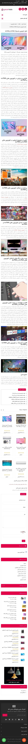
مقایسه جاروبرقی (23, 579)
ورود (26, 1)
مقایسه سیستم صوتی (22, 573)
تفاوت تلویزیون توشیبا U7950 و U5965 (18, 399)
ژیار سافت (9, 741)
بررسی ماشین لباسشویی (22, 571)
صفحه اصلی (24, 24)
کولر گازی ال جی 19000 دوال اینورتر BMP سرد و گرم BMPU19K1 (21, 470)
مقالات (19, 24)
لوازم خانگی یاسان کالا (12, 597)
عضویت (22, 1)
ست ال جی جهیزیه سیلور (11, 605)
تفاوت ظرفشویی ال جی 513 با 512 (10, 601)
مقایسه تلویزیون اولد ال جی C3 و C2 (18, 395)
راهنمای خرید (22, 692)
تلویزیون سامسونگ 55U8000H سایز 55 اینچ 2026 (10, 659)
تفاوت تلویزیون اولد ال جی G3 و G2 (18, 393)
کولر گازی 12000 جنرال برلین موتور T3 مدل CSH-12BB (21, 426)
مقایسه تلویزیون (14, 24)
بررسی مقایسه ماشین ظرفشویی (20, 567)
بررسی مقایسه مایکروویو (22, 575)
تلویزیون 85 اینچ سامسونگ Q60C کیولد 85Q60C (21, 448)
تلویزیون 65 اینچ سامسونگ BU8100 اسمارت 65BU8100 (7, 470)
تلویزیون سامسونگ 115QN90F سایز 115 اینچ (10, 647)
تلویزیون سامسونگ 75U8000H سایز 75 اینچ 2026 (10, 653)
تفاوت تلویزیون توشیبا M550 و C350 (18, 401)
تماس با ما (18, 1)
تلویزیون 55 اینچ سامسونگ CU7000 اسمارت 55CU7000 (7, 426)
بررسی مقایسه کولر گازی (22, 569)
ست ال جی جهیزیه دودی (11, 609)
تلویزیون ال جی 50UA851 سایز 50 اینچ (11, 641)
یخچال (25, 563)
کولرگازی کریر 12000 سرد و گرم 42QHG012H (7, 448)
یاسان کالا (9, 739)
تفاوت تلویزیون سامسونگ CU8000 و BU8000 (17, 397)
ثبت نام (5, 715)
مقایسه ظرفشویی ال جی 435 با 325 (10, 617)
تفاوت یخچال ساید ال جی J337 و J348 (18, 403)
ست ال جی (24, 577)
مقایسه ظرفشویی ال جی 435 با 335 (10, 613)
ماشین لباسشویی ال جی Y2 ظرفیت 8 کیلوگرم (10, 630)
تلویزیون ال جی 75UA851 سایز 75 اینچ (11, 636)
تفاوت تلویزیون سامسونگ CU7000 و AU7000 (18, 27)
